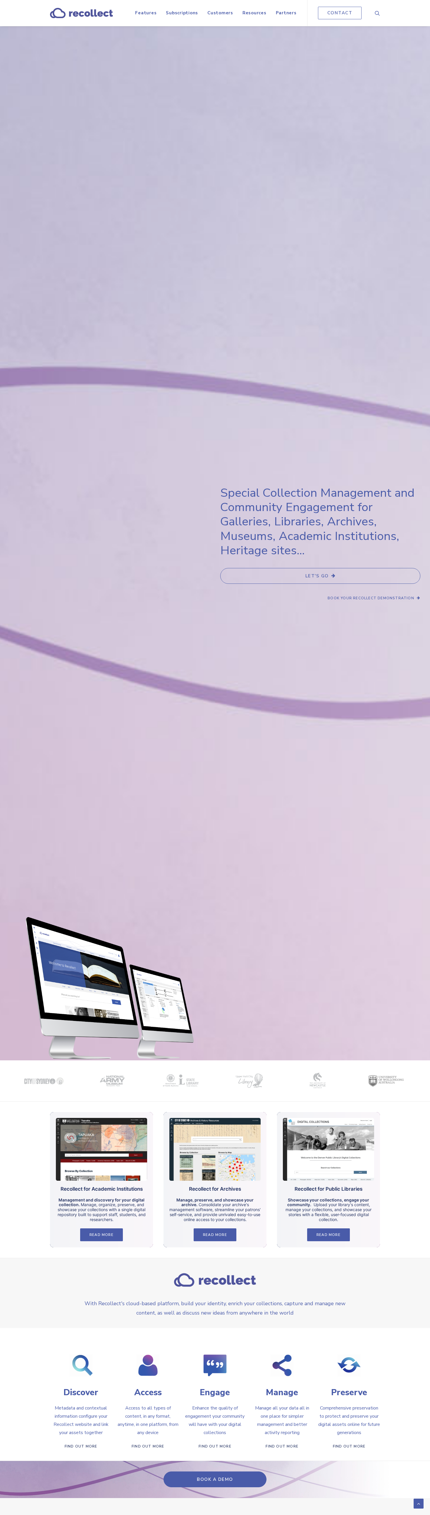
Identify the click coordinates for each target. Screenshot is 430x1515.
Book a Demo (215, 1479)
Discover (80, 1392)
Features (145, 13)
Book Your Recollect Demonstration (371, 598)
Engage (215, 1392)
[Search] (377, 13)
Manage (282, 1392)
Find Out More (81, 1446)
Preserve (349, 1392)
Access (148, 1392)
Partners (286, 13)
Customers (220, 13)
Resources (254, 13)
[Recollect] (81, 13)
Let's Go (317, 576)
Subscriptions (182, 13)
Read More (101, 1234)
